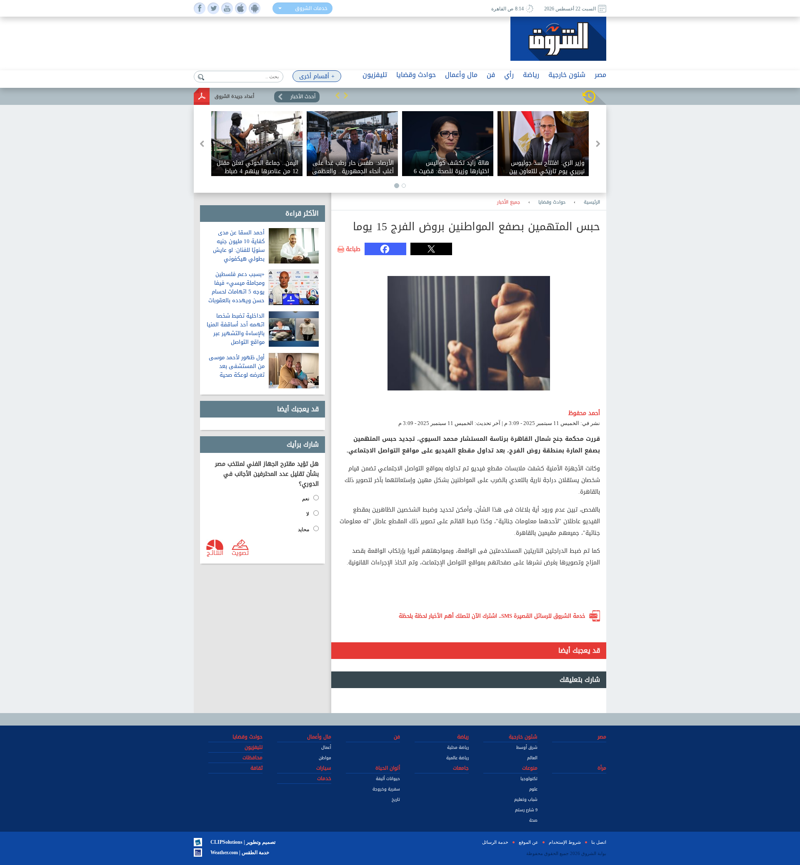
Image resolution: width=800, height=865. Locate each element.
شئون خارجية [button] (566, 74)
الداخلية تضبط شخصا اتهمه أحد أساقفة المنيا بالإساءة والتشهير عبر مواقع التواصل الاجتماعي (236, 333)
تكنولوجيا (529, 779)
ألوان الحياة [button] (387, 768)
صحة (533, 820)
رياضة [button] (531, 74)
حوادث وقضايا (551, 202)
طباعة (353, 249)
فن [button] (491, 74)
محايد (303, 529)
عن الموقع (528, 842)
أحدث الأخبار (302, 96)
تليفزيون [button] (374, 74)
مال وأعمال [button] (461, 74)
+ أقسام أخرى (317, 76)
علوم (533, 789)
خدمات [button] (324, 778)
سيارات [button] (323, 768)
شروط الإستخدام (565, 842)
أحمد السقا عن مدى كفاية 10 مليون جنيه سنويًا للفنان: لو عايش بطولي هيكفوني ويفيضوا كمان (239, 250)
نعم (305, 499)
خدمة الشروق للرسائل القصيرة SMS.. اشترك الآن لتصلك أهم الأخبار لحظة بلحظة (492, 616)
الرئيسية (592, 202)
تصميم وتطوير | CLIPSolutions (242, 842)
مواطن (325, 758)
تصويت (240, 552)
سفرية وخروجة (386, 789)
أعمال (326, 747)
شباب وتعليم (526, 799)
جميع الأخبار (508, 202)
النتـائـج (215, 552)
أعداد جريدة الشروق (234, 96)
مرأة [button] (602, 768)
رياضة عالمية (457, 758)
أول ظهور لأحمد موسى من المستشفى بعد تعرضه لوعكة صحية (237, 366)
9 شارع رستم (526, 810)
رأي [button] (509, 74)
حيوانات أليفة (388, 779)
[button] (337, 95)
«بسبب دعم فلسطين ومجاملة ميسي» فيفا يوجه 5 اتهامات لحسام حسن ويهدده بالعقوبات (236, 287)
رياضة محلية (458, 747)
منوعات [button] (530, 768)
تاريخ (396, 799)
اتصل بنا (598, 842)
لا (307, 514)
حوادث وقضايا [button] (416, 74)
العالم (532, 758)
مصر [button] (600, 74)
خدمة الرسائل (495, 842)
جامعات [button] (461, 768)
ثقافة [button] (256, 768)
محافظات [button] (252, 757)
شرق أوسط (527, 747)
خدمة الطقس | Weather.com (239, 852)
